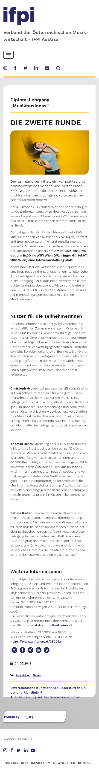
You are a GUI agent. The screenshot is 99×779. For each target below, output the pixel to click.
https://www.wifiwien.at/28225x (35, 641)
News (37, 675)
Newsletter (64, 763)
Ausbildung (23, 675)
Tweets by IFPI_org (18, 717)
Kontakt (85, 763)
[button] (14, 650)
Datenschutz (16, 763)
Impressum (40, 763)
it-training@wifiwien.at (53, 625)
